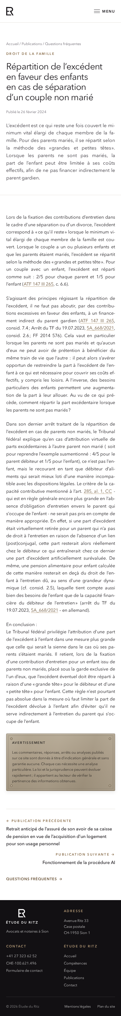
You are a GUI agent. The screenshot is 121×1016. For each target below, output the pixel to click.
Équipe (70, 970)
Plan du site (106, 1006)
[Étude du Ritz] (31, 916)
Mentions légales (77, 1006)
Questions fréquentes (63, 43)
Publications (32, 43)
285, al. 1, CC (98, 490)
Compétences (75, 963)
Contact (70, 984)
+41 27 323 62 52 (21, 955)
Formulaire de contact (24, 970)
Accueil (12, 43)
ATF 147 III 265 (38, 283)
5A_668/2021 (100, 327)
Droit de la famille (30, 53)
